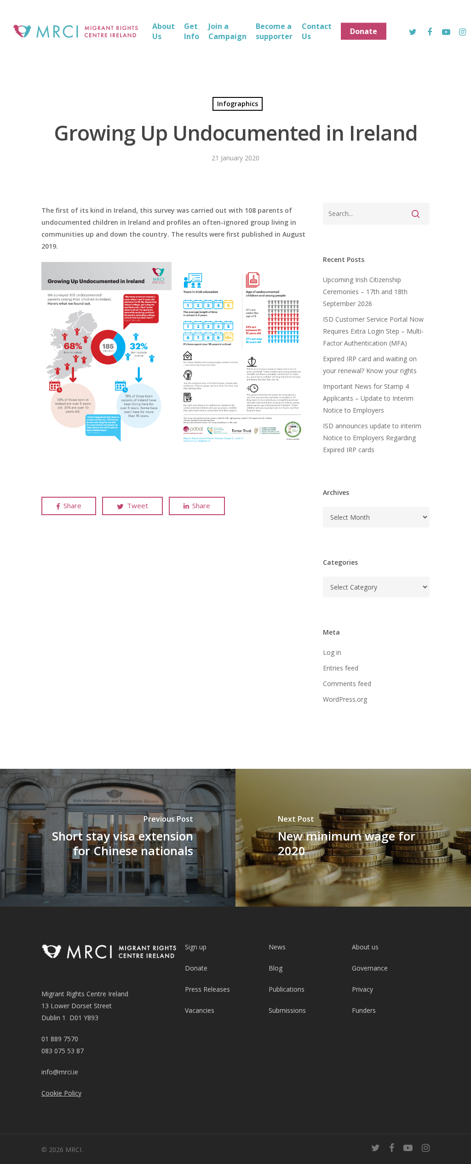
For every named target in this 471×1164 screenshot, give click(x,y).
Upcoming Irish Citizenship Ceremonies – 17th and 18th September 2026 (365, 291)
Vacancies (199, 1010)
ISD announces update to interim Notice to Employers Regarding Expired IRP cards (372, 437)
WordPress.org (345, 699)
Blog (275, 968)
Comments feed (347, 683)
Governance (370, 968)
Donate (196, 968)
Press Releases (207, 989)
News (277, 947)
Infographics (237, 103)
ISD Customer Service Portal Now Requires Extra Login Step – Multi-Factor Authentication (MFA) (373, 331)
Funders (364, 1010)
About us (365, 947)
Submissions (287, 1010)
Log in (332, 652)
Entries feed (340, 668)
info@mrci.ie (59, 1071)
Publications (286, 989)
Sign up (196, 947)
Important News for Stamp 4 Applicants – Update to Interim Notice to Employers (368, 398)
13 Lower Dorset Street (76, 1005)
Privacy (362, 989)
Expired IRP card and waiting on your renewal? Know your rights (370, 364)
